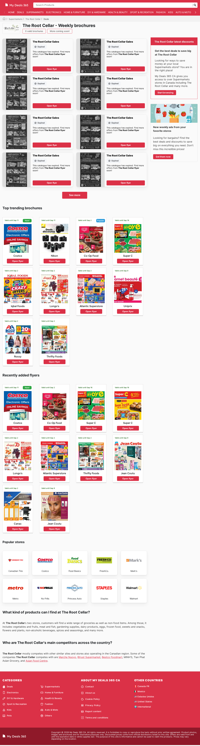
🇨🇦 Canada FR (141, 686)
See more (74, 195)
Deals (20, 12)
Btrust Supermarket (89, 657)
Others (48, 715)
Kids (170, 12)
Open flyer (52, 69)
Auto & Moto (183, 12)
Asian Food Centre (37, 660)
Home (11, 12)
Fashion (161, 12)
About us (90, 693)
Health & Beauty (118, 12)
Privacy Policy (92, 705)
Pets (9, 715)
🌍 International (142, 706)
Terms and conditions (96, 717)
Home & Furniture (74, 12)
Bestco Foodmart (112, 657)
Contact (89, 686)
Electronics (53, 12)
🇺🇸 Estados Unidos (144, 696)
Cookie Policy (92, 699)
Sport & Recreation (142, 12)
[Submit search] (195, 5)
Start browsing (165, 92)
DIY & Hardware (97, 12)
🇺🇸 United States (143, 701)
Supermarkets (35, 12)
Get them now (163, 156)
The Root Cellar (32, 19)
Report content (93, 711)
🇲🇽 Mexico (139, 691)
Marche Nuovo (67, 657)
